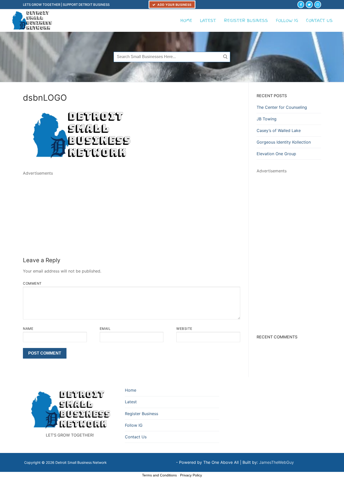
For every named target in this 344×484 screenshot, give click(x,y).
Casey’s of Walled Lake (279, 130)
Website (184, 329)
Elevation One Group (276, 153)
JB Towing (267, 118)
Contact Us (136, 436)
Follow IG (134, 425)
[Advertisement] (131, 212)
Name (28, 329)
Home (130, 390)
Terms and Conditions (159, 475)
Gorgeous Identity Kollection (284, 142)
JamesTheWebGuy (276, 462)
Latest (131, 401)
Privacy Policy (191, 475)
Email (105, 329)
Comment (32, 283)
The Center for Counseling (282, 107)
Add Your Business (174, 5)
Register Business (141, 413)
